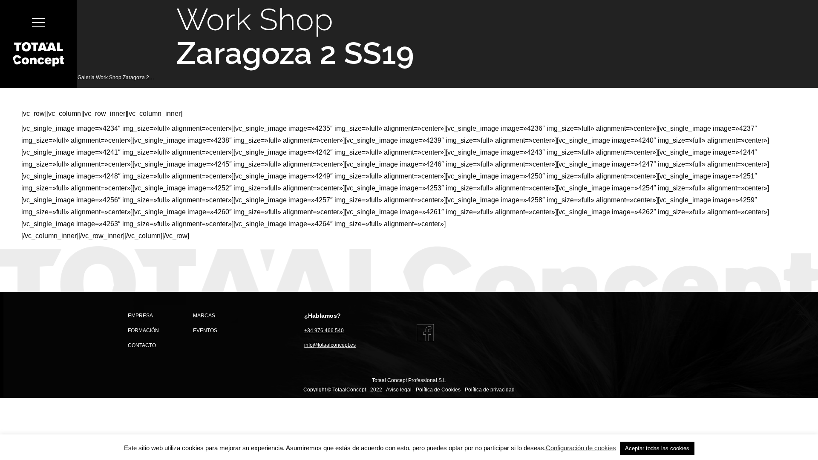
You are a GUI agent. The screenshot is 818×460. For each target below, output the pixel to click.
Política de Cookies (438, 390)
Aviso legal (399, 390)
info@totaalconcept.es (330, 345)
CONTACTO (142, 345)
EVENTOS (205, 331)
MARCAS (204, 316)
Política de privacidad (490, 390)
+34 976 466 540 (324, 331)
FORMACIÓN (143, 331)
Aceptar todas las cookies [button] (657, 448)
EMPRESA (140, 316)
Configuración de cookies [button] (581, 447)
